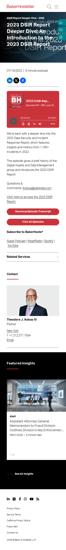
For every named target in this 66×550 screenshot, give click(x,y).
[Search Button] (49, 7)
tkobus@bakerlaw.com (37, 188)
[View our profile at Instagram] (25, 499)
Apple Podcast (16, 241)
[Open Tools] (60, 37)
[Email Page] (60, 30)
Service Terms (14, 515)
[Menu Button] (56, 7)
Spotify (48, 241)
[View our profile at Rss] (37, 499)
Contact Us (12, 533)
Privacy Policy (13, 508)
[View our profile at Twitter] (14, 499)
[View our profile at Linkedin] (8, 499)
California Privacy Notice (18, 520)
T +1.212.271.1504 (19, 335)
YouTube (13, 245)
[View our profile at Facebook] (20, 499)
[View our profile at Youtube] (31, 499)
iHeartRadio (34, 241)
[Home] (60, 22)
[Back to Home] (20, 6)
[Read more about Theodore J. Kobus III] (33, 300)
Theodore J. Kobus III (22, 319)
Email (10, 340)
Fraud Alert (12, 527)
